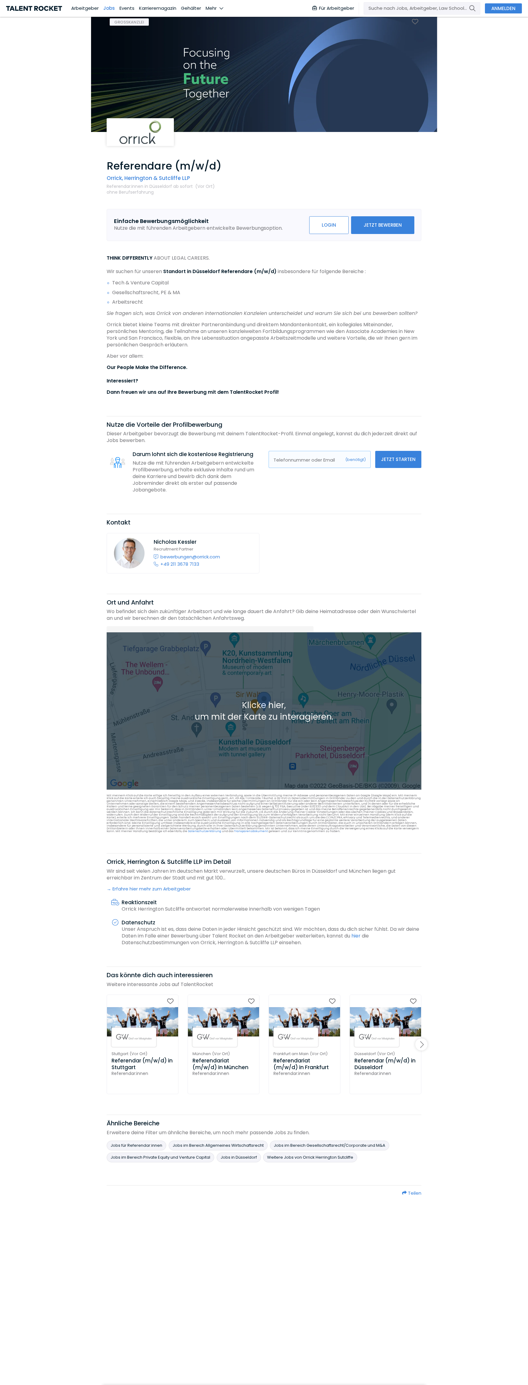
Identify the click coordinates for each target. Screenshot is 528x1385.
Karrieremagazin (157, 8)
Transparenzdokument (251, 831)
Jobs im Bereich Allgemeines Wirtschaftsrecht (218, 1145)
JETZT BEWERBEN (383, 225)
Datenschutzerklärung (204, 831)
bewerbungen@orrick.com (190, 557)
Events (126, 8)
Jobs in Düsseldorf (239, 1157)
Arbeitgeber (85, 8)
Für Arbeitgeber (336, 8)
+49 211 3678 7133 (179, 564)
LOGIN (329, 225)
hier (356, 935)
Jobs (109, 8)
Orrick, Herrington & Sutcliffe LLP (148, 178)
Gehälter (191, 8)
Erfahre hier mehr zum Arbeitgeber (151, 889)
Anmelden (503, 8)
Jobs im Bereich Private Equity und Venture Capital (160, 1157)
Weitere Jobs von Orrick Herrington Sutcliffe (310, 1157)
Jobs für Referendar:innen (136, 1145)
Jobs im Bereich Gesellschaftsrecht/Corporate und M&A (329, 1145)
